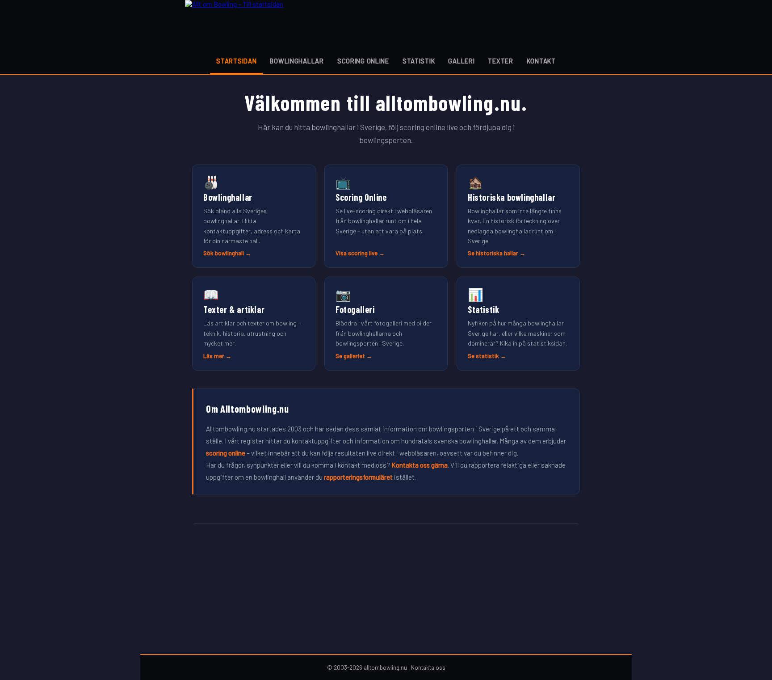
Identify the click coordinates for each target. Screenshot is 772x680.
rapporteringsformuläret (358, 477)
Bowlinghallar (296, 61)
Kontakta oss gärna (419, 465)
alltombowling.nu (385, 667)
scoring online (225, 453)
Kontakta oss (428, 667)
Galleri (461, 61)
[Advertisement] (386, 588)
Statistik (419, 61)
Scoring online (363, 61)
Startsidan (236, 61)
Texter (500, 61)
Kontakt (541, 61)
